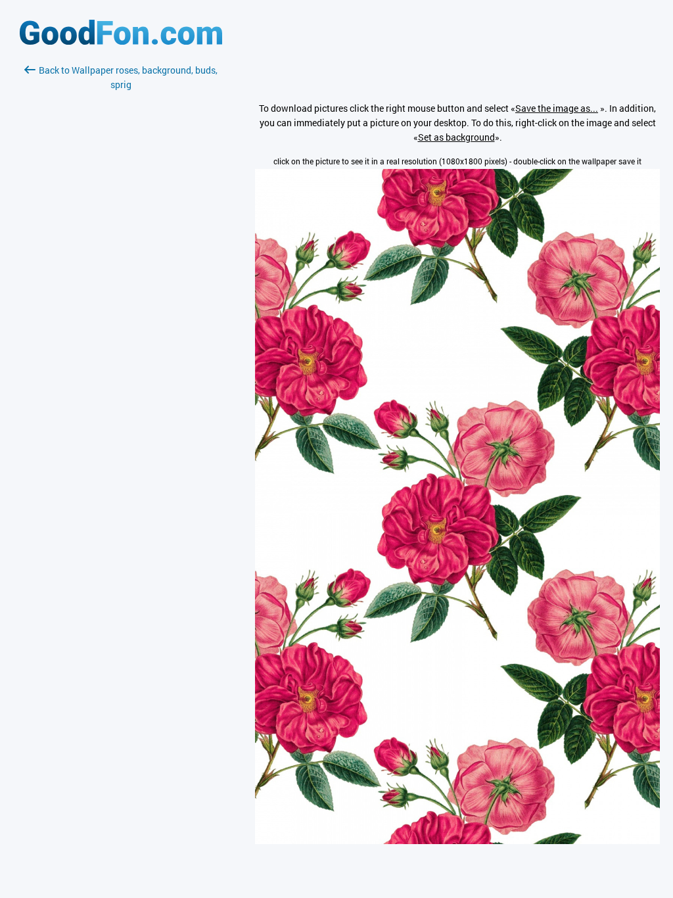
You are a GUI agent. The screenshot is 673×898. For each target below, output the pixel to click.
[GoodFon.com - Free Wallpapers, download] (121, 41)
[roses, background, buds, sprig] (457, 840)
